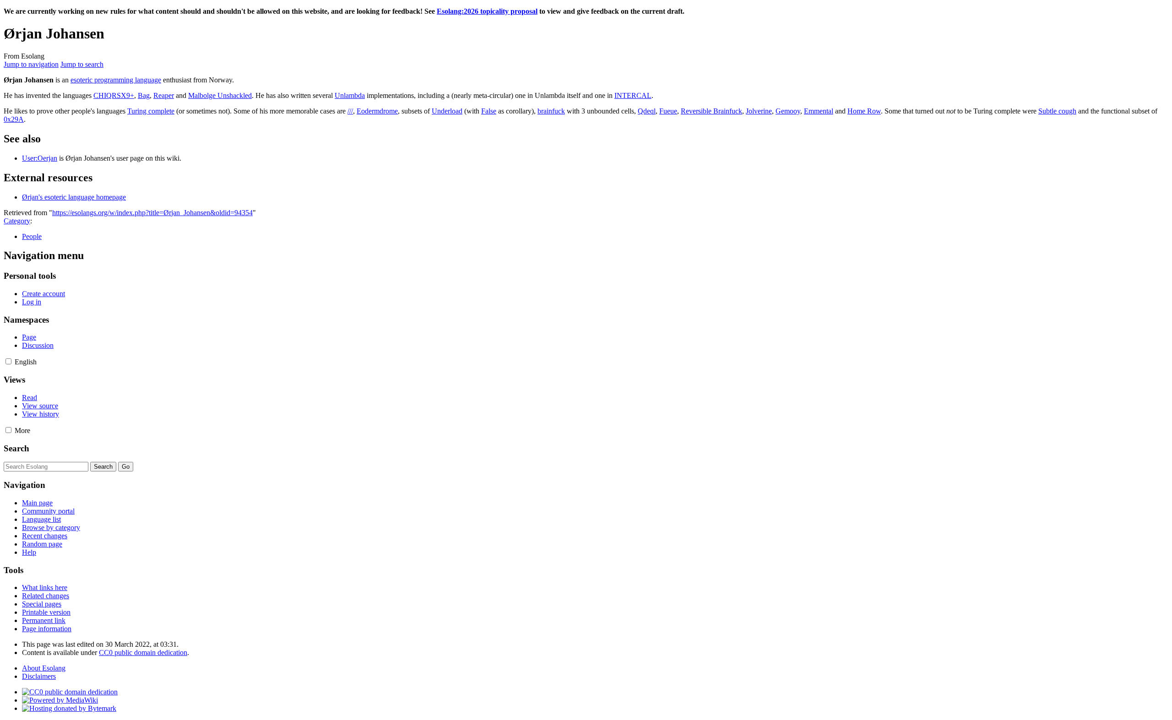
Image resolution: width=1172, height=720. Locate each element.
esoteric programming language (116, 80)
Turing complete (150, 111)
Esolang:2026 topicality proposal (487, 11)
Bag (144, 95)
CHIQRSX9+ (113, 95)
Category (17, 221)
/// (350, 111)
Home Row (864, 111)
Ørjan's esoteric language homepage (74, 197)
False (488, 111)
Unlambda (350, 95)
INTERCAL (632, 95)
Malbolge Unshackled (220, 95)
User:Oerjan (39, 158)
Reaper (163, 95)
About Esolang (43, 668)
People (32, 236)
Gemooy (788, 111)
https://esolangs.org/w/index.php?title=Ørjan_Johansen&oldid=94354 (152, 213)
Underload (447, 111)
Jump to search (81, 64)
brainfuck (551, 111)
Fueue (668, 111)
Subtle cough (1057, 111)
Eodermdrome (377, 111)
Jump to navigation (31, 64)
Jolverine (759, 111)
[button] (8, 361)
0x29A (14, 119)
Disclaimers (39, 676)
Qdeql (647, 111)
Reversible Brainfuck (711, 111)
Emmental (818, 111)
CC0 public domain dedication (143, 652)
